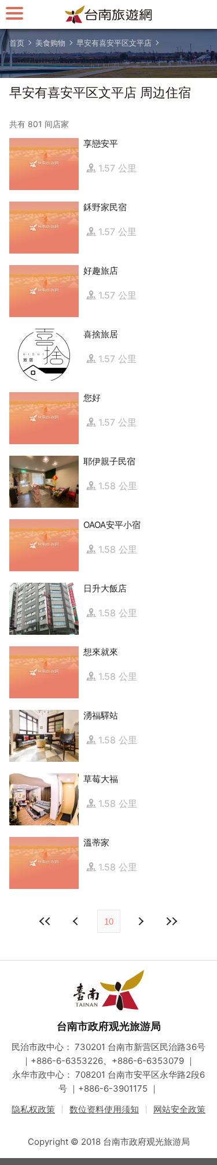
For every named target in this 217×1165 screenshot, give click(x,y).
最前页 (45, 921)
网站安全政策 (179, 1109)
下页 (77, 921)
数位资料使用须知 (104, 1109)
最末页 (171, 921)
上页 (140, 921)
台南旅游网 (108, 14)
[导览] (14, 13)
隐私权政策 (33, 1109)
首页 (16, 42)
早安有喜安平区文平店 (114, 42)
